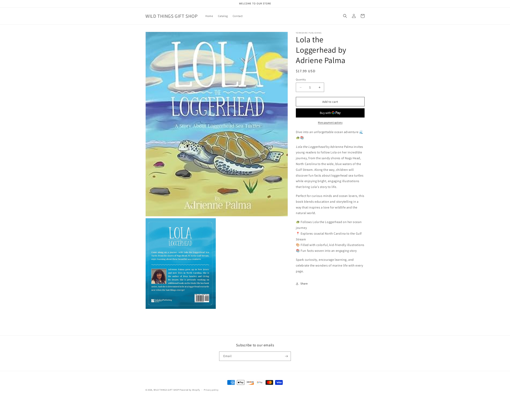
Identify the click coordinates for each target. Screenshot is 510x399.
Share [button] (304, 283)
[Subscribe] (286, 356)
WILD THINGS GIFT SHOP (166, 389)
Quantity (301, 79)
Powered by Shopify (189, 389)
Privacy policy (211, 389)
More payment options (330, 122)
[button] (345, 16)
